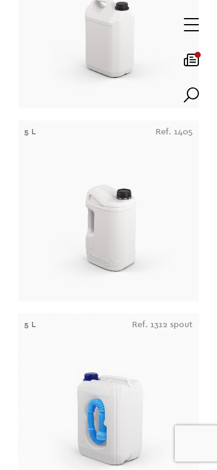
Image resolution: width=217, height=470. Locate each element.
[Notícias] (191, 64)
